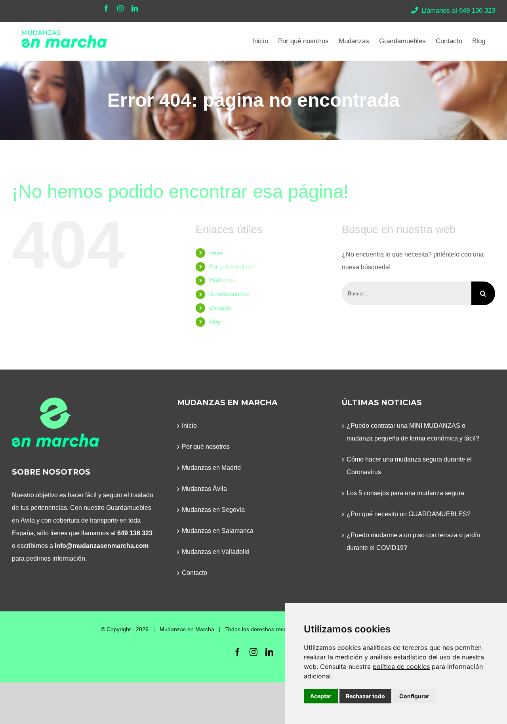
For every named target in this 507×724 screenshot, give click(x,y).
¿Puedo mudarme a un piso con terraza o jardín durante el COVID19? (413, 541)
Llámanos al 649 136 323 (458, 10)
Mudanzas (222, 280)
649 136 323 (134, 533)
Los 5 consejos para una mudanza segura (405, 493)
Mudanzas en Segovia (213, 509)
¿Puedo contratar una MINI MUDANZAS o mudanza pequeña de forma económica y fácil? (413, 432)
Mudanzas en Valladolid (216, 551)
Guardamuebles (229, 294)
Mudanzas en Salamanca (218, 530)
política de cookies (401, 666)
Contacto (220, 308)
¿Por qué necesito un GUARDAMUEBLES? (409, 514)
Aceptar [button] (321, 696)
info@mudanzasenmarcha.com (102, 545)
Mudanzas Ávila (204, 488)
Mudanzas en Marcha (187, 629)
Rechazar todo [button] (365, 696)
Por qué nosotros (230, 266)
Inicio (215, 252)
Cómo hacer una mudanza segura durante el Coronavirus (409, 465)
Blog (214, 321)
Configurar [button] (414, 696)
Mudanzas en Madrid (211, 467)
